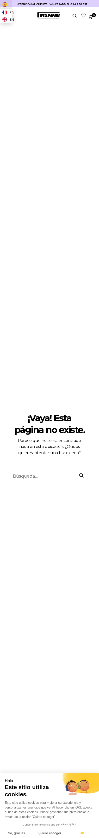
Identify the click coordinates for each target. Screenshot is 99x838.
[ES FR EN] (6, 4)
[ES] (6, 4)
